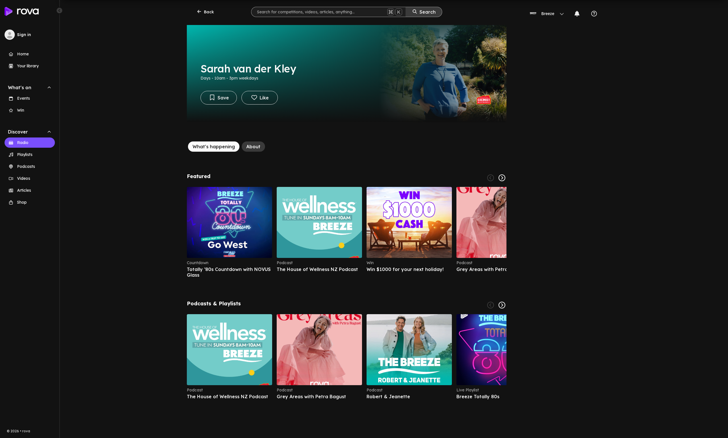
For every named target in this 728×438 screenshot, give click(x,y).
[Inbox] (577, 13)
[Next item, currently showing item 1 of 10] (501, 305)
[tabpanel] (346, 286)
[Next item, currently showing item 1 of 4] (501, 177)
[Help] (594, 13)
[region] (346, 232)
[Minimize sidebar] (59, 10)
